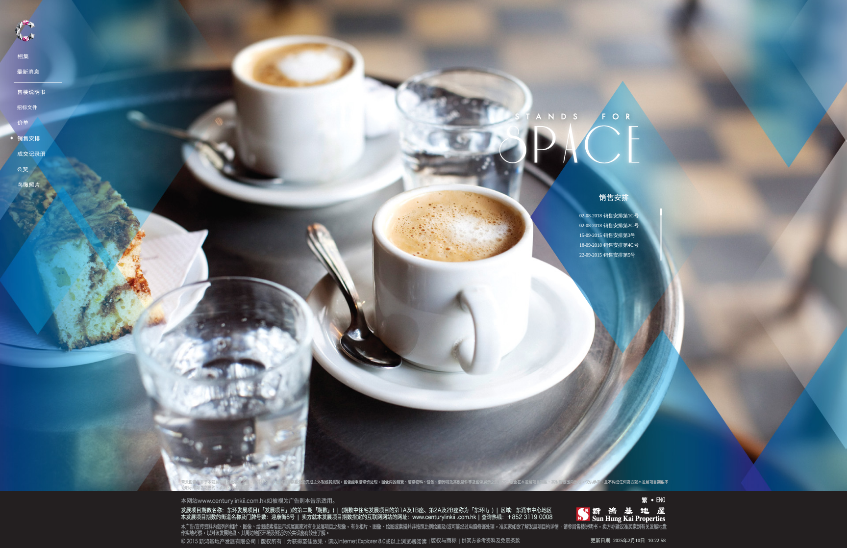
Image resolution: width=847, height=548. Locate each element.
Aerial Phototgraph (38, 182)
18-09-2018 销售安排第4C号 (609, 245)
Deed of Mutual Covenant (45, 166)
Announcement (34, 69)
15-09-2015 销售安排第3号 (607, 235)
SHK (618, 513)
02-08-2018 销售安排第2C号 (609, 225)
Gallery (25, 53)
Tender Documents (38, 104)
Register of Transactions (45, 151)
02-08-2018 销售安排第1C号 (609, 215)
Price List (27, 120)
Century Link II (25, 34)
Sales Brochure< (34, 89)
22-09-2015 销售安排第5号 (607, 255)
